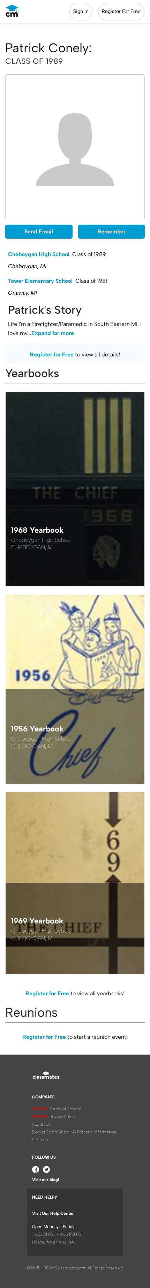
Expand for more (52, 333)
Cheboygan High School (38, 254)
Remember (111, 231)
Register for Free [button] (52, 354)
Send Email (38, 231)
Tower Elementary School (40, 281)
